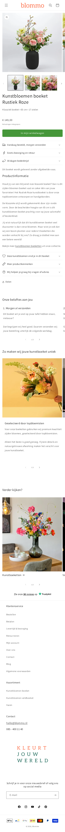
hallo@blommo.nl (16, 723)
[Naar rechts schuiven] (61, 83)
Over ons (10, 649)
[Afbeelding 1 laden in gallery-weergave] (15, 83)
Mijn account (12, 642)
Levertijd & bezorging (17, 628)
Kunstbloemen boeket (17, 690)
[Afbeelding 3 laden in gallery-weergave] (49, 83)
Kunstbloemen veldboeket (20, 698)
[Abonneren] (55, 795)
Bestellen (11, 614)
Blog (8, 664)
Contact (10, 657)
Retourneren (12, 635)
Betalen (10, 621)
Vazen (9, 705)
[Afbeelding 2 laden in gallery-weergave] (32, 83)
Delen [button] (9, 281)
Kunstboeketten (11, 575)
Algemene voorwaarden (18, 671)
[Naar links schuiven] (3, 83)
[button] (6, 5)
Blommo (35, 826)
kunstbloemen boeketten (28, 245)
